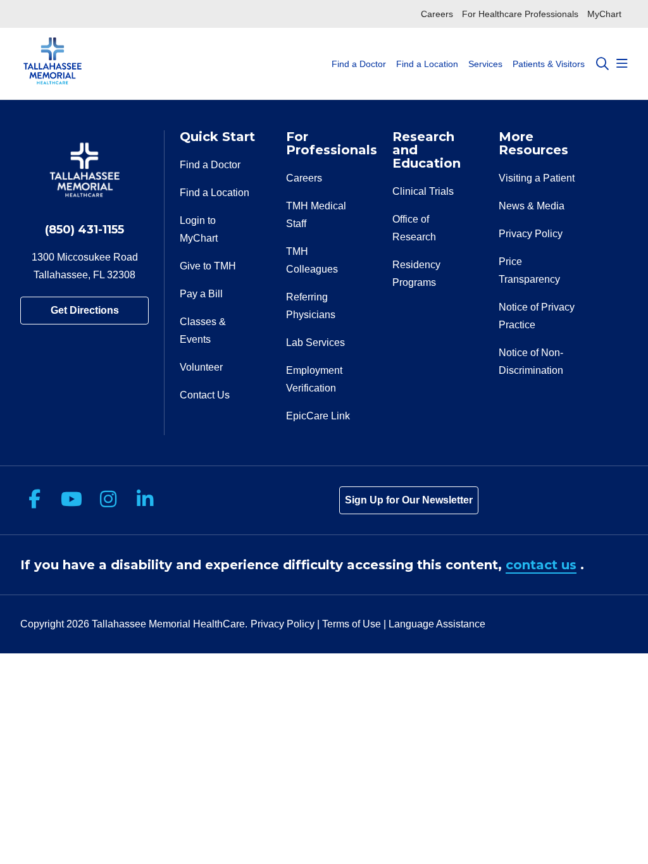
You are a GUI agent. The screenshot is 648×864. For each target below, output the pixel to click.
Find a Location (427, 64)
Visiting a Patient (537, 178)
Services (485, 64)
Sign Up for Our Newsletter (409, 500)
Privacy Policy (531, 233)
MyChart (604, 14)
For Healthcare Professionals (520, 14)
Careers (437, 14)
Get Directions (85, 310)
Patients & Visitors (549, 64)
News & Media (531, 206)
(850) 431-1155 (84, 230)
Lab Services (315, 342)
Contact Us (205, 395)
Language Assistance (437, 624)
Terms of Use (351, 624)
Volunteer (201, 367)
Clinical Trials (423, 191)
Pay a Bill (201, 293)
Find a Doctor (359, 64)
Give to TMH (208, 266)
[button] (622, 64)
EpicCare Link (318, 415)
